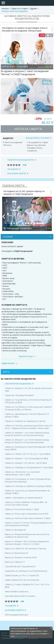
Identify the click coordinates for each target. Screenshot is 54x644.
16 (46, 56)
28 (40, 59)
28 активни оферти (16, 173)
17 (48, 56)
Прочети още (26, 356)
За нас (4, 633)
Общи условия (7, 635)
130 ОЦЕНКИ (12, 169)
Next (50, 218)
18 (51, 56)
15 (43, 56)
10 (28, 56)
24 (28, 59)
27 (37, 59)
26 (34, 59)
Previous (3, 218)
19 (14, 59)
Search (35, 3)
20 (17, 59)
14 (40, 56)
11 (31, 56)
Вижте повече (21, 636)
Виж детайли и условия (37, 138)
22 (22, 59)
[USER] (42, 3)
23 (25, 59)
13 (37, 56)
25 (31, 59)
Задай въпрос (8, 363)
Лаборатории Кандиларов (20, 160)
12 (34, 56)
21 (20, 59)
